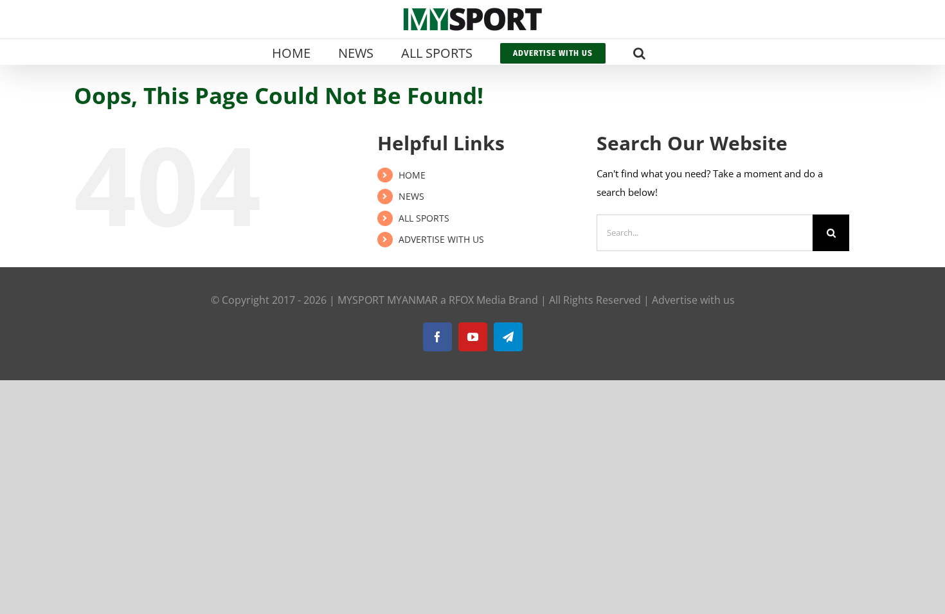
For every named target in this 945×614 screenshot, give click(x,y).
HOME (412, 175)
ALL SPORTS (424, 218)
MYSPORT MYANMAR (388, 300)
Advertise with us (693, 300)
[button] (639, 52)
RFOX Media (477, 300)
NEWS (411, 196)
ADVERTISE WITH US (441, 239)
